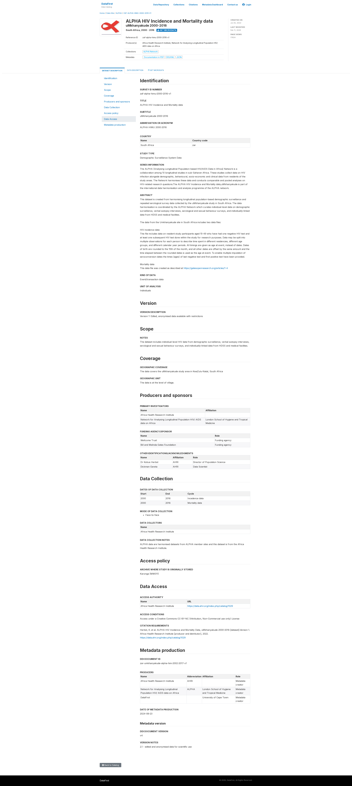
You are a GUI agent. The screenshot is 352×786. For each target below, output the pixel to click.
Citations (193, 5)
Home (102, 13)
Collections (178, 5)
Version (108, 84)
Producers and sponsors (117, 101)
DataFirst (107, 3)
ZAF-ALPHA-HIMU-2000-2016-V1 (137, 13)
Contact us (232, 5)
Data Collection (112, 107)
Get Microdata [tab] (157, 70)
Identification (110, 78)
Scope (107, 90)
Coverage (109, 95)
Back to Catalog (111, 765)
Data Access (110, 119)
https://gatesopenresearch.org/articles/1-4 (206, 268)
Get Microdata (167, 30)
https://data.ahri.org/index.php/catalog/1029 (210, 606)
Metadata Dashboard (212, 5)
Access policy (111, 113)
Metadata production (115, 124)
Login (248, 5)
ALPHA (119, 13)
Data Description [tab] (135, 70)
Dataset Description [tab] (112, 71)
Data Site (110, 13)
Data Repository (161, 5)
